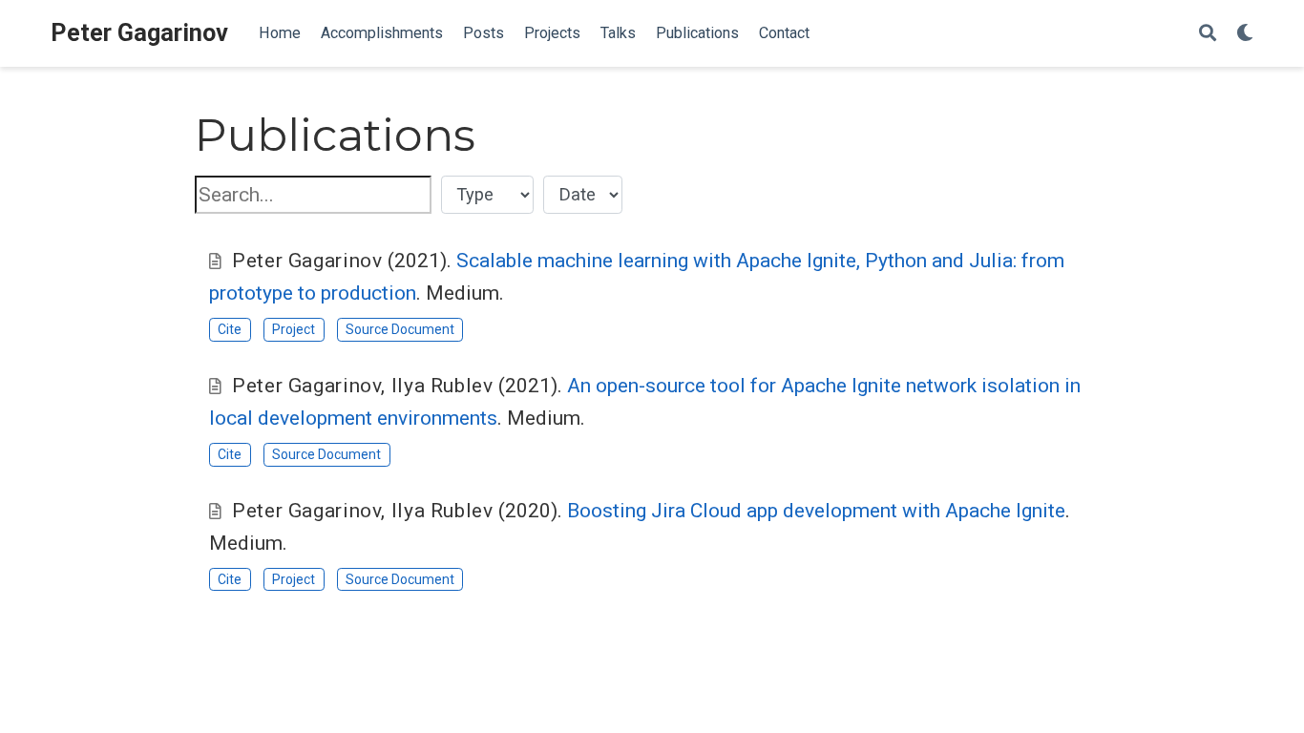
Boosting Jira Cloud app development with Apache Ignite (816, 510)
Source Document (400, 329)
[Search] (1207, 34)
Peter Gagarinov (139, 33)
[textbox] (313, 195)
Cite (230, 329)
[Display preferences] (1244, 34)
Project (293, 329)
